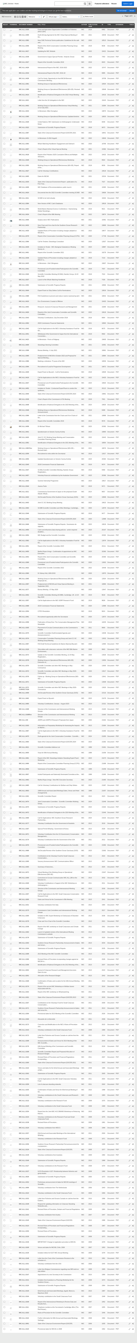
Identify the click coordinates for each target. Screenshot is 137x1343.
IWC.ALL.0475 (24, 736)
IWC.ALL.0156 (24, 1144)
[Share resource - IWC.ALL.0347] (133, 470)
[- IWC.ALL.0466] (129, 763)
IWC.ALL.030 (23, 720)
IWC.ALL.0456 (24, 459)
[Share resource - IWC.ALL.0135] (133, 1253)
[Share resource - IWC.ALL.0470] (133, 807)
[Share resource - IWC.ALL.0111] (133, 1307)
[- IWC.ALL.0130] (129, 1236)
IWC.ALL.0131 (24, 1280)
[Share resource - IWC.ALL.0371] (133, 682)
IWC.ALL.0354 (24, 611)
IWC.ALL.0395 (24, 356)
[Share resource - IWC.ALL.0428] (133, 78)
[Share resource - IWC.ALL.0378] (133, 660)
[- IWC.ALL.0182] (129, 932)
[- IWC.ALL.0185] (129, 861)
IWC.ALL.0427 (24, 171)
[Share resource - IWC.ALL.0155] (133, 1090)
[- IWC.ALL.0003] (129, 791)
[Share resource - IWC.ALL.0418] (133, 154)
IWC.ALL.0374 (24, 638)
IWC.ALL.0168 (24, 981)
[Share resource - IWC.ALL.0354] (133, 611)
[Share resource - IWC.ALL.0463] (133, 780)
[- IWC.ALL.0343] (129, 318)
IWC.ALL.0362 (24, 540)
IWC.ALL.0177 (24, 823)
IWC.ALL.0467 (24, 731)
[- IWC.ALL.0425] (129, 263)
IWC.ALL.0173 (24, 1024)
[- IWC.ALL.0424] (129, 192)
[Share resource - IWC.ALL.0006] (133, 769)
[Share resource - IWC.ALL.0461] (133, 758)
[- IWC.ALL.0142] (129, 1068)
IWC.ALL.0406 (24, 220)
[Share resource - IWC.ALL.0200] (133, 899)
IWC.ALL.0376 (24, 676)
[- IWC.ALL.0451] (129, 546)
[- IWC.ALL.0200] (129, 899)
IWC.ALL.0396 (24, 415)
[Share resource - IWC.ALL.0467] (133, 731)
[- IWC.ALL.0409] (129, 345)
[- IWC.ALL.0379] (129, 236)
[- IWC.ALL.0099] (129, 1188)
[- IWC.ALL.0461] (129, 758)
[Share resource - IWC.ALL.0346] (133, 513)
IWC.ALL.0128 (24, 1138)
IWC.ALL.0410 (24, 301)
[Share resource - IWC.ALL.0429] (133, 67)
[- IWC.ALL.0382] (129, 40)
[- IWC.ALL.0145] (129, 1220)
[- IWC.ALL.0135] (129, 1253)
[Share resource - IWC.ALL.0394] (133, 367)
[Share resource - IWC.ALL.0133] (133, 1117)
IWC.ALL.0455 (24, 551)
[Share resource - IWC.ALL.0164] (133, 1057)
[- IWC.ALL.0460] (129, 704)
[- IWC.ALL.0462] (129, 698)
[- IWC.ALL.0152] (129, 1182)
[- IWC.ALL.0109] (129, 1247)
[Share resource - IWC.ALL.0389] (133, 89)
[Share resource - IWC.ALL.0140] (133, 1095)
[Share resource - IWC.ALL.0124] (133, 1128)
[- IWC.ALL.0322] (129, 127)
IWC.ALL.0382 (24, 40)
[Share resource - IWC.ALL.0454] (133, 535)
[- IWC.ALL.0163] (129, 992)
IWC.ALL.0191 (24, 997)
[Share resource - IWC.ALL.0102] (133, 1313)
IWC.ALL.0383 (24, 144)
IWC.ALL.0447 (24, 383)
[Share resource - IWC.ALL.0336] (133, 258)
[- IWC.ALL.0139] (129, 1155)
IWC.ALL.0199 (24, 1041)
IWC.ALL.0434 (24, 214)
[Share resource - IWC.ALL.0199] (133, 1041)
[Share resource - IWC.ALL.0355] (133, 165)
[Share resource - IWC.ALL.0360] (133, 573)
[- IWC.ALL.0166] (129, 1019)
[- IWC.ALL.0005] (129, 752)
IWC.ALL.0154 (24, 1111)
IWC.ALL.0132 (24, 1100)
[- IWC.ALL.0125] (129, 1106)
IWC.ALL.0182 (24, 932)
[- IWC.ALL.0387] (129, 133)
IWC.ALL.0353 (24, 209)
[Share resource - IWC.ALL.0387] (133, 133)
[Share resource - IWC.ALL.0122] (133, 1193)
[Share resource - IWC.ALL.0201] (133, 975)
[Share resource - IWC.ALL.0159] (133, 1084)
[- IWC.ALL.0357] (129, 600)
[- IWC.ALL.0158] (129, 927)
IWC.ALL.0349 (24, 160)
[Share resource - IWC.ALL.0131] (133, 1280)
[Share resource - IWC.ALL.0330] (133, 29)
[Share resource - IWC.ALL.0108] (133, 1302)
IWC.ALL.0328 (24, 122)
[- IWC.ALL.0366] (129, 241)
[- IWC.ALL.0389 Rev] (129, 448)
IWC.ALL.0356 (24, 46)
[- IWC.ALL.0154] (129, 1111)
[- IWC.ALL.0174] (129, 986)
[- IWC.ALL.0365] (129, 579)
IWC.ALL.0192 (24, 943)
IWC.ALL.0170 (24, 839)
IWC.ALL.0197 (24, 894)
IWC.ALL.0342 (24, 328)
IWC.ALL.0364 (24, 519)
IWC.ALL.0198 (24, 1051)
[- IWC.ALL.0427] (129, 171)
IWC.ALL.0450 (24, 530)
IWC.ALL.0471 (24, 834)
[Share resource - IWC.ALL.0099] (133, 1188)
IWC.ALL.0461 (24, 758)
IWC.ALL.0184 (24, 1013)
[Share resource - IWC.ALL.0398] (133, 350)
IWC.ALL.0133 (24, 1117)
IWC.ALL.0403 (24, 307)
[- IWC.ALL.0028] (129, 1177)
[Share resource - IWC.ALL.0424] (133, 192)
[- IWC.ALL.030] (129, 720)
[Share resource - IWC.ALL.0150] (133, 1231)
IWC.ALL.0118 (24, 1329)
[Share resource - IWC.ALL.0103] (133, 1215)
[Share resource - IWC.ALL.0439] (133, 247)
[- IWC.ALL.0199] (129, 1041)
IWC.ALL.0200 (24, 899)
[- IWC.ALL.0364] (129, 519)
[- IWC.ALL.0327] (129, 62)
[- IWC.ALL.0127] (129, 1166)
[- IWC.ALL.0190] (129, 878)
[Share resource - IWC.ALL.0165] (133, 627)
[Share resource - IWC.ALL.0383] (133, 144)
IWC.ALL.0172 (24, 1035)
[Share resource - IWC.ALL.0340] (133, 274)
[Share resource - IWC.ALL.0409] (133, 345)
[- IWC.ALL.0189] (129, 954)
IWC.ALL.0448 (24, 405)
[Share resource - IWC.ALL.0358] (133, 622)
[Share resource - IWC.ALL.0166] (133, 1019)
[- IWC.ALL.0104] (129, 1296)
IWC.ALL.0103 (24, 1215)
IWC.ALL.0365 (24, 578)
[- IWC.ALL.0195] (129, 916)
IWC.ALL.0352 (24, 595)
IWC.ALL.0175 (24, 910)
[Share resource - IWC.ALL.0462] (133, 698)
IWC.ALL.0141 (24, 1209)
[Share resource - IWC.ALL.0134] (133, 1149)
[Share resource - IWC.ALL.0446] (133, 524)
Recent (113, 3)
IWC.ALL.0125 (24, 1106)
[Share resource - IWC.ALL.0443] (133, 502)
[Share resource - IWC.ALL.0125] (133, 1106)
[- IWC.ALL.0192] (129, 943)
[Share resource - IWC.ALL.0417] (133, 51)
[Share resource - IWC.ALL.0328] (133, 122)
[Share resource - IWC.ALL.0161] (133, 1079)
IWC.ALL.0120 (24, 1285)
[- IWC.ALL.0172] (129, 1035)
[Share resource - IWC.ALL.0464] (133, 742)
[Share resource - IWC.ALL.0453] (133, 557)
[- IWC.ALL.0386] (129, 361)
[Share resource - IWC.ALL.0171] (133, 1008)
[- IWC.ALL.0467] (129, 731)
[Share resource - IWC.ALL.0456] (133, 459)
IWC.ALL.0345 (24, 464)
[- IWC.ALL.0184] (129, 1013)
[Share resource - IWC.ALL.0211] (133, 492)
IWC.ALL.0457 (24, 475)
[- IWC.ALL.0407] (129, 149)
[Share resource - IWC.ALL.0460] (133, 704)
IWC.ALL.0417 (24, 51)
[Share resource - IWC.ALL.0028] (133, 1177)
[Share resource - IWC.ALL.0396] (133, 415)
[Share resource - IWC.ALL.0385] (133, 116)
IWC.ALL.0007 (24, 774)
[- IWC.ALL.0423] (129, 339)
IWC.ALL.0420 (24, 437)
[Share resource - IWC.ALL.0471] (133, 834)
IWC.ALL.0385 (24, 116)
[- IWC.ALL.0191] (129, 997)
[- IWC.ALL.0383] (129, 144)
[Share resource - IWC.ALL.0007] (133, 774)
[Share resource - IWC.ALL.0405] (133, 176)
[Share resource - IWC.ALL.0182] (133, 932)
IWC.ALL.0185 (24, 861)
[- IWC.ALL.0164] (129, 1057)
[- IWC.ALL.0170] (129, 840)
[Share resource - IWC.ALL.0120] (133, 1285)
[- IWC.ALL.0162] (129, 1073)
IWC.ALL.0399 (24, 35)
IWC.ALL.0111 (24, 1307)
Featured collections (102, 3)
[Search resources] (85, 3)
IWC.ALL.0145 (24, 1220)
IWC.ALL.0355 (24, 165)
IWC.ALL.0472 (24, 812)
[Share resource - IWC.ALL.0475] (133, 736)
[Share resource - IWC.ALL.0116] (133, 1318)
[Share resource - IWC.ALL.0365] (133, 579)
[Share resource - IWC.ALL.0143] (133, 1030)
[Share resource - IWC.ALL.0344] (133, 486)
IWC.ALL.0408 (24, 187)
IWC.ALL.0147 (24, 1274)
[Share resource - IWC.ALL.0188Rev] (133, 714)
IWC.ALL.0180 (24, 856)
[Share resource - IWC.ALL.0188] (133, 709)
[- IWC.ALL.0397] (129, 584)
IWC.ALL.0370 (24, 665)
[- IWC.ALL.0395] (129, 356)
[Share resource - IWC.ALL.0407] (133, 149)
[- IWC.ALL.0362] (129, 540)
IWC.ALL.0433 (24, 111)
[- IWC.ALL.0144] (129, 1291)
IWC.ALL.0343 (24, 317)
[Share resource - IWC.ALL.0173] (133, 1024)
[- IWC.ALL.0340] (129, 274)
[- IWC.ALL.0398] (129, 350)
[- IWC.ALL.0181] (129, 796)
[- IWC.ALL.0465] (129, 785)
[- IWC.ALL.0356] (129, 46)
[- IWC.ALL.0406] (129, 220)
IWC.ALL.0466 (24, 763)
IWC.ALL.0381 (24, 84)
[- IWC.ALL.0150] (129, 1231)
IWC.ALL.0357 (24, 600)
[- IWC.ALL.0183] (129, 867)
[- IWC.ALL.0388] (129, 296)
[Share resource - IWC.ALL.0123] (133, 1226)
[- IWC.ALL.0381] (129, 84)
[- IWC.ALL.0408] (129, 187)
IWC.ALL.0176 (24, 1046)
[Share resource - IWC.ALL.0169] (133, 883)
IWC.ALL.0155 (24, 1090)
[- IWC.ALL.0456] (129, 459)
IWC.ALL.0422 (24, 568)
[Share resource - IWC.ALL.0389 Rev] (133, 448)
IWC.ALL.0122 (24, 1193)
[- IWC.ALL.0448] (129, 405)
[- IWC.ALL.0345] (129, 464)
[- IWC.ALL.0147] (129, 1274)
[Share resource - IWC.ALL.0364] (133, 519)
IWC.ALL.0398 (24, 350)
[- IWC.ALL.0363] (129, 508)
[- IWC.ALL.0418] (129, 154)
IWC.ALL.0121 (24, 1269)
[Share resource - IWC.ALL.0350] (133, 421)
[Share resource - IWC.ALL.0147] (133, 1274)
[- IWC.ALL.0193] (129, 725)
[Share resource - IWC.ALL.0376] (133, 676)
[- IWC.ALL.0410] (129, 301)
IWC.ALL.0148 (24, 1258)
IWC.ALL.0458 (24, 426)
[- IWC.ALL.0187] (129, 829)
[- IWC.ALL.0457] (129, 475)
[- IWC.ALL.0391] (129, 443)
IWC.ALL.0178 (24, 937)
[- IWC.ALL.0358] (129, 622)
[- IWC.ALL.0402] (129, 106)
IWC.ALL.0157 (24, 1133)
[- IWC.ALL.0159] (129, 1084)
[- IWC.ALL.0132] (129, 1100)
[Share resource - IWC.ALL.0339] (133, 399)
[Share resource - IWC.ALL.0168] (133, 981)
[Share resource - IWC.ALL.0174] (133, 986)
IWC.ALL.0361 (24, 617)
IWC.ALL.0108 (24, 1302)
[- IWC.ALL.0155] (129, 1090)
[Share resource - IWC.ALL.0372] (133, 671)
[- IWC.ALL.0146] (129, 1160)
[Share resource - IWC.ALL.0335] (133, 182)
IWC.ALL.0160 (24, 1062)
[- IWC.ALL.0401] (129, 252)
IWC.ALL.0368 (24, 606)
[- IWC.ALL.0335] (129, 182)
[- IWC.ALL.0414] (129, 95)
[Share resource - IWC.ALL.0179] (133, 921)
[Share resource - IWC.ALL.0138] (133, 1122)
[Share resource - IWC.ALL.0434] (133, 214)
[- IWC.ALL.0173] (129, 1024)
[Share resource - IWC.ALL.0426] (133, 312)
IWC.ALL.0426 (24, 312)
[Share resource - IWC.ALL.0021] (133, 747)
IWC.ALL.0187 (24, 829)
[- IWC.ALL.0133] (129, 1117)
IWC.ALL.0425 (24, 263)
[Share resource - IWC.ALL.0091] (133, 1323)
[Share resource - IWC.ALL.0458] (133, 426)
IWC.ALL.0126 (24, 649)
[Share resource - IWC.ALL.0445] (133, 481)
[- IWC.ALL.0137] (129, 1171)
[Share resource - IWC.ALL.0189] (133, 954)
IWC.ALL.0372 (24, 671)
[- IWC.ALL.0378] (129, 660)
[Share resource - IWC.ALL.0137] (133, 1171)
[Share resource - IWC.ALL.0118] (133, 1329)
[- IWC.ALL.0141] (129, 1209)
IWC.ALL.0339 (24, 399)
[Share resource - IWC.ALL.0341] (133, 269)
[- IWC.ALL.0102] (129, 1313)
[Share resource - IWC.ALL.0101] (133, 1264)
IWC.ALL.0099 (24, 1187)
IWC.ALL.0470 (24, 807)
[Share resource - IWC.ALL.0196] (133, 965)
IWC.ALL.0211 (24, 491)
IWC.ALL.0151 (24, 905)
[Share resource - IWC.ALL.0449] (133, 372)
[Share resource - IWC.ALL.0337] (133, 279)
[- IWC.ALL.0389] (129, 89)
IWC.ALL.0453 (24, 557)
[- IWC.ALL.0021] (129, 747)
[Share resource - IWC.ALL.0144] (133, 1291)
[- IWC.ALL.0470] (129, 807)
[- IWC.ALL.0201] (129, 975)
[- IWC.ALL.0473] (129, 872)
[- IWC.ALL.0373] (129, 655)
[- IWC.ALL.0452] (129, 388)
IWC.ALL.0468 (24, 850)
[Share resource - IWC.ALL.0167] (133, 1003)
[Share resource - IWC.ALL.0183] (133, 867)
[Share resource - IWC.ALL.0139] (133, 1155)
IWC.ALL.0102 (24, 1312)
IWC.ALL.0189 (24, 954)
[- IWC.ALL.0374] (129, 638)
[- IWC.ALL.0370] (129, 666)
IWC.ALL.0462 (24, 698)
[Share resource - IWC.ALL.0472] (133, 812)
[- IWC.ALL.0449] (129, 372)
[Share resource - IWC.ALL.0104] (133, 1296)
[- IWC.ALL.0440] (129, 394)
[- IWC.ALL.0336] (129, 258)
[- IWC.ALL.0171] (129, 1008)
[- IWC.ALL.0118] (129, 1329)
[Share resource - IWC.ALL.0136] (133, 1242)
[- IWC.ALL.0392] (129, 323)
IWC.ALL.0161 (24, 1079)
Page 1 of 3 (129, 16)
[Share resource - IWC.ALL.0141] (133, 1209)
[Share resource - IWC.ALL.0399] (133, 35)
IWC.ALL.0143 (24, 1030)
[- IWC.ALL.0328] (129, 122)
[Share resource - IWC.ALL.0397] (133, 584)
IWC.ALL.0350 (24, 421)
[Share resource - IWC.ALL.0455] (133, 551)
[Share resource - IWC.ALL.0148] (133, 1258)
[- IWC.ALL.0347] (129, 470)
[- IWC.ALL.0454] (129, 535)
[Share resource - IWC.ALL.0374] (133, 638)
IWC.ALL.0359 (24, 453)
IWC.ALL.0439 (24, 247)
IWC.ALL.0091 (24, 1323)
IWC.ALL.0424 (24, 192)
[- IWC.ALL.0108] (129, 1302)
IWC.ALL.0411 (24, 198)
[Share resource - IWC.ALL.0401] (133, 252)
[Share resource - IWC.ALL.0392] (133, 323)
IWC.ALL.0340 (24, 274)
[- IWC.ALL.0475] (129, 736)
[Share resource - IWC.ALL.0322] (133, 127)
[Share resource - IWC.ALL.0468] (133, 850)
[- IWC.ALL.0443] (129, 502)
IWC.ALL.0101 (24, 1264)
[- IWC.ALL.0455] (129, 551)
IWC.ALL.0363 (24, 508)
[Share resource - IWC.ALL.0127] (133, 1166)
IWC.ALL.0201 (24, 975)
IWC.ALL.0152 (24, 1182)
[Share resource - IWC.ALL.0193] (133, 725)
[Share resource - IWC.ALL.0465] (133, 785)
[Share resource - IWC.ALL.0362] (133, 540)
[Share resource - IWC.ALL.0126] (133, 649)
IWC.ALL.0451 (24, 546)
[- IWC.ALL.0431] (129, 138)
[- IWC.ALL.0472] (129, 812)
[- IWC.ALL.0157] (129, 1133)
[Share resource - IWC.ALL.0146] (133, 1160)
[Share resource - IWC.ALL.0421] (133, 100)
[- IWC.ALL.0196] (129, 965)
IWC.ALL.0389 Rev (25, 448)
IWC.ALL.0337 (24, 279)
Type (109, 24)
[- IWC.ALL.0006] (129, 769)
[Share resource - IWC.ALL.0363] (133, 508)
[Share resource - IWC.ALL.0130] (133, 1236)
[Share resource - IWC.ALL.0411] (133, 198)
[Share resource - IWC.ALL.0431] (133, 138)
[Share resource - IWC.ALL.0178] (133, 937)
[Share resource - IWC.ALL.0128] (133, 1139)
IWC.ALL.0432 (24, 225)
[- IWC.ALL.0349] (129, 160)
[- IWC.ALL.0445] (129, 481)
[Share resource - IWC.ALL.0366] (133, 241)
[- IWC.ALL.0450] (129, 530)
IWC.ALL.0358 (24, 622)
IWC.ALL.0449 (24, 372)
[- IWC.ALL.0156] (129, 1144)
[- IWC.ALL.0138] (129, 1122)
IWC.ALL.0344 (24, 486)
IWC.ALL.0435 (24, 230)
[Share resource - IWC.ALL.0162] (133, 1073)
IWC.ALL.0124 (24, 1128)
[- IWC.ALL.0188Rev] (129, 714)
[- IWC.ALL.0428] (129, 78)
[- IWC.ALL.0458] (129, 426)
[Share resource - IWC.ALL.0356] (133, 46)
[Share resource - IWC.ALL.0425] (133, 263)
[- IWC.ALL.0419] (129, 377)
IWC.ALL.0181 (24, 796)
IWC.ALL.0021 (24, 747)
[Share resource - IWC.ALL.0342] (133, 328)
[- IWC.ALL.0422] (129, 568)
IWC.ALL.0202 (24, 970)
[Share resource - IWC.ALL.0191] (133, 997)
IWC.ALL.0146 (24, 1160)
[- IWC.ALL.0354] (129, 611)
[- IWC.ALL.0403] (129, 307)
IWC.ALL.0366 (24, 241)
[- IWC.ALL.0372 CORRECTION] (129, 687)
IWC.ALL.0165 (24, 627)
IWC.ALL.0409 (24, 345)
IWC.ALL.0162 (24, 1073)
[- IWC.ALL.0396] (129, 415)
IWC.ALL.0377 (24, 589)
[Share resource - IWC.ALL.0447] (133, 383)
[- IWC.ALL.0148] (129, 1258)
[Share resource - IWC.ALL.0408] (133, 187)
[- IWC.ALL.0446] (129, 524)
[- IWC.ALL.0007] (129, 774)
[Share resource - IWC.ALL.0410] (133, 301)
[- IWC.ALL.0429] (129, 67)
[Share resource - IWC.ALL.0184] (133, 1013)
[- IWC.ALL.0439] (129, 247)
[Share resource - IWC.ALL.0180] (133, 856)
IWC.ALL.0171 (24, 1008)
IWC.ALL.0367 (24, 644)
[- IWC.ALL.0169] (129, 883)
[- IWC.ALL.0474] (129, 801)
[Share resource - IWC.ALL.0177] (133, 823)
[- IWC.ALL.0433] (129, 111)
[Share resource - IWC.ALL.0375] (133, 633)
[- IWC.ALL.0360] (129, 573)
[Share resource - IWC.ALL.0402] (133, 106)
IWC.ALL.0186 (24, 959)
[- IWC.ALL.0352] (129, 595)
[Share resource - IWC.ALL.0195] (133, 916)
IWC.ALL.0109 (24, 1247)
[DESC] (44, 16)
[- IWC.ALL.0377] (129, 589)
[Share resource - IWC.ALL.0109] (133, 1247)
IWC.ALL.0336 (24, 258)
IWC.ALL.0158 (24, 926)
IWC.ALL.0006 (24, 769)
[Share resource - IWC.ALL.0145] (133, 1220)
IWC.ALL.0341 (24, 269)
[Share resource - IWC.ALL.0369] (133, 562)
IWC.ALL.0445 (24, 481)
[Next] (135, 16)
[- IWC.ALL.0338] (129, 57)
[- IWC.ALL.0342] (129, 328)
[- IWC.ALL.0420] (129, 437)
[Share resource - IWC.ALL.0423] (133, 339)
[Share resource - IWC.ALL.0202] (133, 970)
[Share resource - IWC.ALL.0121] (133, 1269)
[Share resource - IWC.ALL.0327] (133, 62)
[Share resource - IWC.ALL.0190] (133, 878)
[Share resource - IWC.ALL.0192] (133, 943)
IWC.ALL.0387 (24, 133)
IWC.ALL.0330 (24, 29)
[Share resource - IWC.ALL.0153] (133, 1198)
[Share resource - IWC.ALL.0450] (133, 530)
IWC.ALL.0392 (24, 323)
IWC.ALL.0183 (24, 867)
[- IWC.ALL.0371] (129, 682)
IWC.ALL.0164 (24, 1057)
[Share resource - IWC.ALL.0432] (133, 225)
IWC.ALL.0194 (24, 948)
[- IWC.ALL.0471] (129, 834)
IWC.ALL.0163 (24, 992)
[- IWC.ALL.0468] (129, 850)
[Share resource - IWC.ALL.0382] (133, 40)
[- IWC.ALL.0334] (129, 73)
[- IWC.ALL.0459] (129, 693)
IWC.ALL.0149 (24, 1204)
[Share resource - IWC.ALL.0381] (133, 84)
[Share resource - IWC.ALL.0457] (133, 475)
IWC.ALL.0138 (24, 1122)
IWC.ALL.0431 (24, 138)
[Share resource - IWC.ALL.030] (133, 720)
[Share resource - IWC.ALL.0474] (133, 801)
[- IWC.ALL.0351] (129, 334)
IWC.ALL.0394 (24, 366)
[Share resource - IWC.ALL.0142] (133, 1068)
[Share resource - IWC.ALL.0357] (133, 600)
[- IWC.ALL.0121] (129, 1269)
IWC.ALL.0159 (24, 1084)
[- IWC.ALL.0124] (129, 1128)
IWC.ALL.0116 (24, 1318)
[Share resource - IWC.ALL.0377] (133, 589)
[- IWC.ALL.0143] (129, 1030)
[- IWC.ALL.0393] (129, 285)
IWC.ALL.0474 (24, 801)
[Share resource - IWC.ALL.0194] (133, 948)
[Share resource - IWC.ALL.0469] (133, 818)
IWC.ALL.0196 (24, 965)
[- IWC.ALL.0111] (129, 1307)
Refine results (89, 16)
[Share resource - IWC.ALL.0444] (133, 290)
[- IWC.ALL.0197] (129, 894)
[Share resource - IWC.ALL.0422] (133, 568)
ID (102, 24)
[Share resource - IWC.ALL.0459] (133, 693)
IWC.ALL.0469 (24, 818)
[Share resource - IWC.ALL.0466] (133, 763)
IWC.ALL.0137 (24, 1171)
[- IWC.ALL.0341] (129, 269)
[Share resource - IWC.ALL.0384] (133, 203)
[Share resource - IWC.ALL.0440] (133, 394)
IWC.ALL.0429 (24, 67)
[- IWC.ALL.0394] (129, 367)
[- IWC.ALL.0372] (129, 671)
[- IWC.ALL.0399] (129, 35)
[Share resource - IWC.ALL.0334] (133, 73)
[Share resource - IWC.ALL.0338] (133, 57)
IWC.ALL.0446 (24, 524)
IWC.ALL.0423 (24, 339)
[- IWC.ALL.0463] (129, 780)
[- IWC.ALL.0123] (129, 1226)
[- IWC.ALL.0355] (129, 165)
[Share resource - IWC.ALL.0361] (133, 617)
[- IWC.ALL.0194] (129, 948)
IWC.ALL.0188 (24, 709)
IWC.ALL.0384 (24, 203)
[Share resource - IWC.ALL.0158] (133, 927)
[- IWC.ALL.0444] (129, 290)
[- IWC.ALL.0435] (129, 231)
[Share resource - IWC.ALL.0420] (133, 437)
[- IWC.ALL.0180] (129, 856)
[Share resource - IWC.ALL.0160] (133, 1062)
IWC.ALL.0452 (24, 388)
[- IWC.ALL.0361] (129, 617)
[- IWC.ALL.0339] (129, 399)
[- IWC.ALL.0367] (129, 644)
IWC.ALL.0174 (24, 986)
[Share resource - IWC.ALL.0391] (133, 443)
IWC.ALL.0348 (24, 410)
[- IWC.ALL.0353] (129, 209)
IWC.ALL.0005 (24, 752)
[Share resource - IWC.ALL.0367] (133, 644)
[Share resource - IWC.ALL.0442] (133, 497)
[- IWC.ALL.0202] (129, 970)
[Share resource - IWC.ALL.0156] (133, 1144)
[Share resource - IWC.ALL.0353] (133, 209)
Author (84, 24)
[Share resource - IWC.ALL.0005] (133, 752)
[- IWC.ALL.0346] (129, 513)
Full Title (41, 24)
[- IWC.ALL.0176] (129, 1046)
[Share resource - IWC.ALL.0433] (133, 111)
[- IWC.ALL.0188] (129, 709)
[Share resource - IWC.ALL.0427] (133, 171)
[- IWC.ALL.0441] (129, 432)
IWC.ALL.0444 (24, 290)
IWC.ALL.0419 (24, 377)
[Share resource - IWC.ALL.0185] (133, 861)
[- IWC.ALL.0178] (129, 937)
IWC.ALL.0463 (24, 780)
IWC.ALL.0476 (24, 845)
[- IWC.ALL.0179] (129, 921)
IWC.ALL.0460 (24, 704)
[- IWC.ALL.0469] (129, 818)
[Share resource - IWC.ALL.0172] (133, 1035)
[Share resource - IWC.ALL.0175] (133, 910)
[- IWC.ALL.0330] (129, 29)
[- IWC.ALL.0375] (129, 633)
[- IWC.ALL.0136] (129, 1242)
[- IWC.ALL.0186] (129, 959)
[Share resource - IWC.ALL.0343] (133, 318)
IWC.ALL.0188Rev (25, 714)
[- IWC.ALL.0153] (129, 1198)
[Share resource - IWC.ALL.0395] (133, 356)
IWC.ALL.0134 (24, 1149)
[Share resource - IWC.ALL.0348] (133, 410)
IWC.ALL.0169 (24, 883)
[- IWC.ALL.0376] (129, 676)
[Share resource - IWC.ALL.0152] (133, 1182)
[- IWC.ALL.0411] (129, 198)
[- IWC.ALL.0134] (129, 1149)
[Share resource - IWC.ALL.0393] (133, 285)
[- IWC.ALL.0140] (129, 1095)
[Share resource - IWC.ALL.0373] (133, 655)
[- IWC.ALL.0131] (129, 1280)
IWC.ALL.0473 (24, 872)
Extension (119, 24)
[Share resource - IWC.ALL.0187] (133, 829)
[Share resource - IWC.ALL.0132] (133, 1100)
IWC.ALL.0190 (24, 878)
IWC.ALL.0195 (24, 916)
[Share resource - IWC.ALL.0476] (133, 845)
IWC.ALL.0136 (24, 1242)
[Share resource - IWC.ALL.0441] (133, 432)
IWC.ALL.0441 (24, 432)
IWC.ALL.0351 (24, 334)
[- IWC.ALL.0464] (129, 742)
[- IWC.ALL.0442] (129, 497)
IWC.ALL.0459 (24, 693)
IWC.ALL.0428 (24, 78)
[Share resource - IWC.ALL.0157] (133, 1133)
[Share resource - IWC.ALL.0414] (133, 95)
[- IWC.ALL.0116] (129, 1318)
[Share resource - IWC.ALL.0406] (133, 220)
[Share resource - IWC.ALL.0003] (133, 791)
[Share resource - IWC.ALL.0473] (133, 872)
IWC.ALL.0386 (24, 361)
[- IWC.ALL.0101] (129, 1264)
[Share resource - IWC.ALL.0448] (133, 405)
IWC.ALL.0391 (24, 443)
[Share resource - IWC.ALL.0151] (133, 905)
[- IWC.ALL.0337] (129, 279)
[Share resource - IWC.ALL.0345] (133, 464)
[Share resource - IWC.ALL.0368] (133, 606)
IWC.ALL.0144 (24, 1291)
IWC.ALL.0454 (24, 535)
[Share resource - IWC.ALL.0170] (133, 840)
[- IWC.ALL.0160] (129, 1062)
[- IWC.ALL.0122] (129, 1193)
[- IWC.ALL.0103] (129, 1215)
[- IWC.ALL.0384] (129, 203)
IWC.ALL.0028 (24, 1177)
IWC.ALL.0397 (24, 584)
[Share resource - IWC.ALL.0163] (133, 992)
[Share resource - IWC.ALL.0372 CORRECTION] (133, 687)
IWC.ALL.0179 (24, 921)
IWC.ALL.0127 (24, 1166)
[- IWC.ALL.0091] (129, 1323)
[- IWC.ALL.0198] (129, 1052)
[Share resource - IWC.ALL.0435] (133, 231)
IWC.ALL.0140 (24, 1095)
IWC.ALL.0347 (24, 470)
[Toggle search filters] (89, 4)
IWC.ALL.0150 (24, 1231)
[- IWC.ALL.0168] (129, 981)
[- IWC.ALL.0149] (129, 1204)
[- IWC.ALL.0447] (129, 383)
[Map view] (25, 17)
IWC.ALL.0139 (24, 1155)
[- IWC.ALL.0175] (129, 910)
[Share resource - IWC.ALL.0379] (133, 236)
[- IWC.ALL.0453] (129, 557)
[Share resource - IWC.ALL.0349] (133, 160)
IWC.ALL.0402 (24, 105)
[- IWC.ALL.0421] (129, 100)
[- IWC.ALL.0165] (129, 627)
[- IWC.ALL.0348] (129, 410)
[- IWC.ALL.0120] (129, 1285)
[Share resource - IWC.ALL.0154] (133, 1111)
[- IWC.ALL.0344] (129, 486)
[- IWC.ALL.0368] (129, 606)
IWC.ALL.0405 (24, 176)
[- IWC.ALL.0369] (129, 562)
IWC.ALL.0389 (24, 89)
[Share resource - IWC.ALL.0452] (133, 388)
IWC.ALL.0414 (24, 95)
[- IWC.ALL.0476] (129, 845)
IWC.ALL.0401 (24, 252)
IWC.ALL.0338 (24, 57)
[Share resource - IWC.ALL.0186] (133, 959)
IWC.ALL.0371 (24, 682)
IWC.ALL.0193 (24, 725)
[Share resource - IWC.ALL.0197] (133, 894)
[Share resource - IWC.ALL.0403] (133, 307)
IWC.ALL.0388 (24, 296)
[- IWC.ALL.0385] (129, 116)
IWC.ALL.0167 (24, 1003)
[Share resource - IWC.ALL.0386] (133, 361)
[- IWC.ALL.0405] (129, 176)
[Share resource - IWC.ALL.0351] (133, 334)
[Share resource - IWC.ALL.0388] (133, 296)
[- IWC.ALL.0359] (129, 453)
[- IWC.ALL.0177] (129, 823)
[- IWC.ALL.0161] (129, 1079)
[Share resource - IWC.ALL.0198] (133, 1052)
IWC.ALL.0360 (24, 573)
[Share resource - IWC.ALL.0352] (133, 595)
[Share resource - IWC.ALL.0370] (133, 666)
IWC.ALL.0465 (24, 785)
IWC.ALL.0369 (24, 562)
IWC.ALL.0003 (24, 790)
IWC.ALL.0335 (24, 182)
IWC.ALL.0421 (24, 100)
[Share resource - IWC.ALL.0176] (133, 1046)
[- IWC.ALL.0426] (129, 312)
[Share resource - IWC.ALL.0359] (133, 453)
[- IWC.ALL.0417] (129, 51)
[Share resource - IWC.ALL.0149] (133, 1204)
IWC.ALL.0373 (24, 655)
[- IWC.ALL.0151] (129, 905)
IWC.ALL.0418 (24, 154)
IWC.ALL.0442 (24, 497)
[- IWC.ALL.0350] (129, 421)
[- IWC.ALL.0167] (129, 1003)
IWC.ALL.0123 (24, 1226)
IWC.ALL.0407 (24, 149)
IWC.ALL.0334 (24, 73)
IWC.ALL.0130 (24, 1236)
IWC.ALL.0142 (24, 1068)
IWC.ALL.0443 (24, 502)
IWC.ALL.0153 (24, 1198)
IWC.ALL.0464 (24, 742)
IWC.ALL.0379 (24, 236)
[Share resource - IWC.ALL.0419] (133, 377)
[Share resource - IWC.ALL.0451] (133, 546)
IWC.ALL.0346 (24, 513)
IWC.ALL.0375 (24, 633)
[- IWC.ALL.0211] (129, 492)
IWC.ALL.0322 (24, 127)
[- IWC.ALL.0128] (129, 1139)
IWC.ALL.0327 (24, 62)
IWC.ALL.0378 (24, 660)
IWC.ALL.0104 (24, 1296)
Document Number (26, 24)
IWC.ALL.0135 (24, 1253)
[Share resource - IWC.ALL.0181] (133, 796)
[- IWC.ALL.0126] (129, 649)
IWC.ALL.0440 (24, 394)
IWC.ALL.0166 (24, 1019)
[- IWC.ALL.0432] (129, 225)
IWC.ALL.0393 (24, 285)
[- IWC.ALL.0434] (129, 214)
